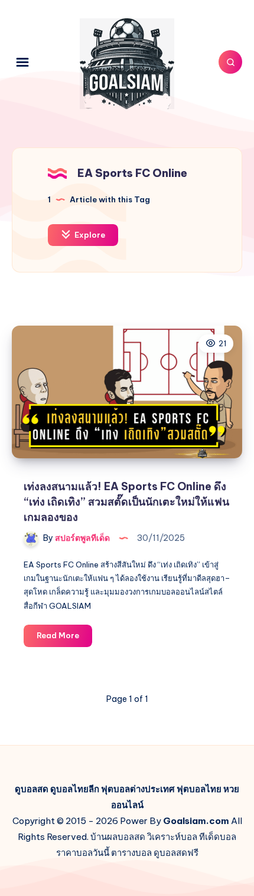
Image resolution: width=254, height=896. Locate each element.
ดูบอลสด (31, 789)
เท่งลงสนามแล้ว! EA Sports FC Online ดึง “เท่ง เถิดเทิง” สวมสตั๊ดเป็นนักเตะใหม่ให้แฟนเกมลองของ (126, 502)
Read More (64, 638)
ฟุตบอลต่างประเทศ (138, 789)
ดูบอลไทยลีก (74, 789)
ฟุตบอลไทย (199, 789)
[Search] (230, 62)
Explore (89, 234)
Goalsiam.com (196, 820)
